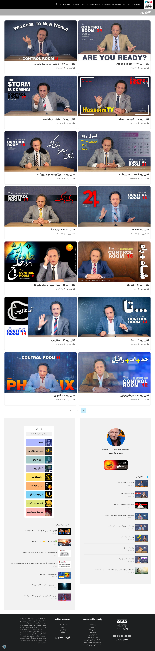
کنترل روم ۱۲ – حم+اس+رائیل (134, 395)
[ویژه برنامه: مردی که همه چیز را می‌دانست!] (141, 527)
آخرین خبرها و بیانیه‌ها (61, 524)
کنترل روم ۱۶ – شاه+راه (138, 285)
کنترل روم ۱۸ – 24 (140, 230)
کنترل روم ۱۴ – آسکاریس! (63, 340)
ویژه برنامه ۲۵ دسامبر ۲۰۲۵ (125, 482)
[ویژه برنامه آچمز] (141, 549)
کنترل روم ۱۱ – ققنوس (64, 395)
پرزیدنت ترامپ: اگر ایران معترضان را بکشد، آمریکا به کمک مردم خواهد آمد (34, 563)
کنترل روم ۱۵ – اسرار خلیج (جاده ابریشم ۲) (54, 285)
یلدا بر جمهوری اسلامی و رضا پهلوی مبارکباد (43, 585)
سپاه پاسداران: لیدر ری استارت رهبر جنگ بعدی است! (40, 595)
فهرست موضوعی (62, 637)
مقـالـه (63, 632)
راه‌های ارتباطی (122, 640)
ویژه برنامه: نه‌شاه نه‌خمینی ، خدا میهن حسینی (119, 515)
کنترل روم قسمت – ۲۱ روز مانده (134, 174)
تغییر (92, 627)
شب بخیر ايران (92, 634)
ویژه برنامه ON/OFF (127, 493)
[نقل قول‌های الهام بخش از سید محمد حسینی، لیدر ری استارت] (141, 570)
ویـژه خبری (62, 629)
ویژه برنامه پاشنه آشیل (127, 537)
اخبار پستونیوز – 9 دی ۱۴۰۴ (48, 574)
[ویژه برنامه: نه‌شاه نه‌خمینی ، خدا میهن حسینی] (141, 516)
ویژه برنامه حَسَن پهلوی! (126, 558)
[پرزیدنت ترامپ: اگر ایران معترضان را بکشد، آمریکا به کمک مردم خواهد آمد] (64, 564)
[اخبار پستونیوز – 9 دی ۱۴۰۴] (64, 575)
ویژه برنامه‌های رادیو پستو (92, 642)
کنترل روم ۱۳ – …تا (140, 340)
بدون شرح (92, 632)
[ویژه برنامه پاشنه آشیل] (141, 538)
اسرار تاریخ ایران (92, 637)
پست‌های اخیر (141, 476)
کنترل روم (144, 68)
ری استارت (92, 624)
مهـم (62, 627)
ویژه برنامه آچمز (129, 547)
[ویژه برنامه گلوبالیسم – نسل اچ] (141, 505)
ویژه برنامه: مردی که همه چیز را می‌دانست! (120, 526)
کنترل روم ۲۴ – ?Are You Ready (132, 64)
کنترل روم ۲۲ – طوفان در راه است (59, 119)
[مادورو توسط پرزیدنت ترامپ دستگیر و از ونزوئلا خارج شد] (64, 553)
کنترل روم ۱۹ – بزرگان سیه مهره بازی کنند (56, 174)
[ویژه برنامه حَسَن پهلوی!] (141, 559)
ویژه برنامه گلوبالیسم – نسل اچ (124, 504)
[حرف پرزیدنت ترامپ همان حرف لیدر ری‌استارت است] (64, 531)
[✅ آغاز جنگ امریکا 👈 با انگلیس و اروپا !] (64, 542)
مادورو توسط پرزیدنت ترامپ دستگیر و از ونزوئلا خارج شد (39, 552)
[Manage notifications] (4, 647)
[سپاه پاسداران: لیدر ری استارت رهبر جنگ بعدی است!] (64, 597)
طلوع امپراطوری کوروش (92, 639)
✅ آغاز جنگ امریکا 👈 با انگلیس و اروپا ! (44, 541)
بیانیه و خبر (62, 624)
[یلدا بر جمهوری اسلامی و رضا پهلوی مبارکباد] (64, 586)
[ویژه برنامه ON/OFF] (141, 494)
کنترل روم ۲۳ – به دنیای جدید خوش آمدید (55, 64)
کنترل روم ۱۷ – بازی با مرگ (62, 230)
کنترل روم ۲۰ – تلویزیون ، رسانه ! (133, 119)
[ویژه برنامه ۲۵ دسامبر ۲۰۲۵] (141, 483)
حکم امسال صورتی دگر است (92, 644)
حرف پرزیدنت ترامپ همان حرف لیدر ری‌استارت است (41, 530)
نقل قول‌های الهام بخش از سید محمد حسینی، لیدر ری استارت (114, 569)
